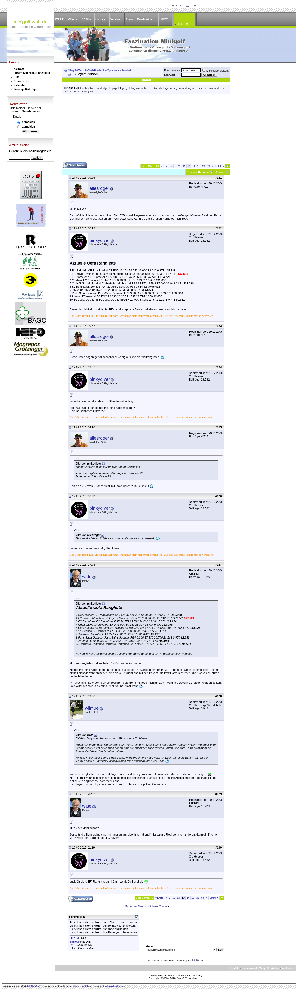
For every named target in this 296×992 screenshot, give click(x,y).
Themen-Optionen (198, 172)
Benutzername (172, 70)
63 (208, 166)
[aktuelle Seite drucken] (180, 6)
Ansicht (220, 172)
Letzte (219, 166)
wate (87, 576)
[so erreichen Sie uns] (173, 6)
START (58, 19)
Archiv (275, 968)
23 (203, 166)
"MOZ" (163, 19)
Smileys (75, 941)
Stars (129, 19)
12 (184, 166)
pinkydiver (99, 240)
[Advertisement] (146, 129)
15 (198, 166)
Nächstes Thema (157, 906)
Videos (72, 19)
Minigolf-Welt (75, 70)
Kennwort (169, 74)
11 (179, 166)
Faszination (144, 19)
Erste (165, 166)
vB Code (75, 938)
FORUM (183, 24)
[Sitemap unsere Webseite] (195, 6)
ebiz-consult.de (81, 986)
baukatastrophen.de (114, 986)
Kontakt (19, 68)
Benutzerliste (22, 81)
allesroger (99, 188)
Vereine (115, 19)
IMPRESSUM (34, 986)
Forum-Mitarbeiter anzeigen (32, 73)
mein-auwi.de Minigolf (255, 968)
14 (193, 166)
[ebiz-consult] (31, 198)
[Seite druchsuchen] (187, 6)
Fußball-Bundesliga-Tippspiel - (102, 70)
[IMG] (73, 945)
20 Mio (86, 19)
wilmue (92, 708)
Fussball (126, 70)
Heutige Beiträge (25, 89)
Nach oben (288, 968)
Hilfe (17, 77)
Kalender (20, 85)
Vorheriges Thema (135, 906)
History (100, 19)
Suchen (146, 79)
